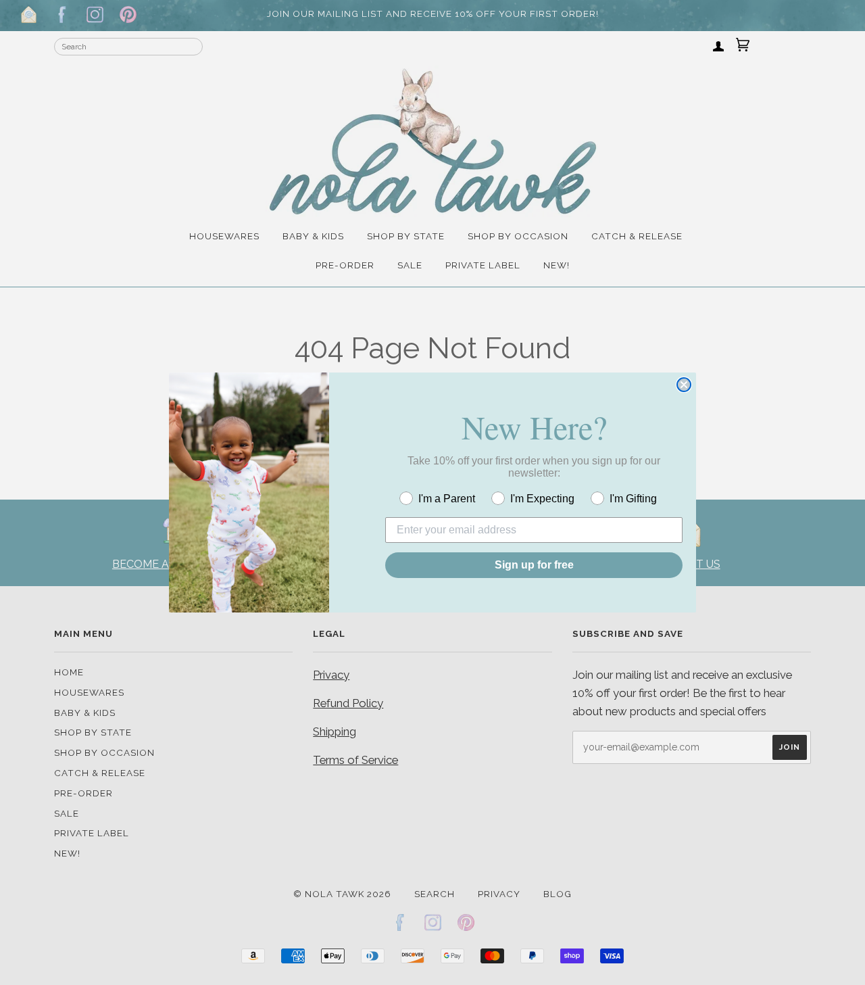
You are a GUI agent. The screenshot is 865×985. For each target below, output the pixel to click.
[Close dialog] (684, 384)
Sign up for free (534, 565)
